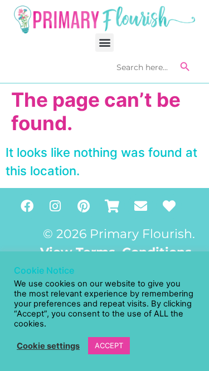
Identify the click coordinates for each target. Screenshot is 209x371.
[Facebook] (27, 206)
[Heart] (169, 206)
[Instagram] (55, 206)
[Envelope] (140, 206)
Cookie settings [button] (48, 346)
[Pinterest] (83, 206)
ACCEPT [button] (109, 345)
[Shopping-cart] (112, 206)
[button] (104, 42)
